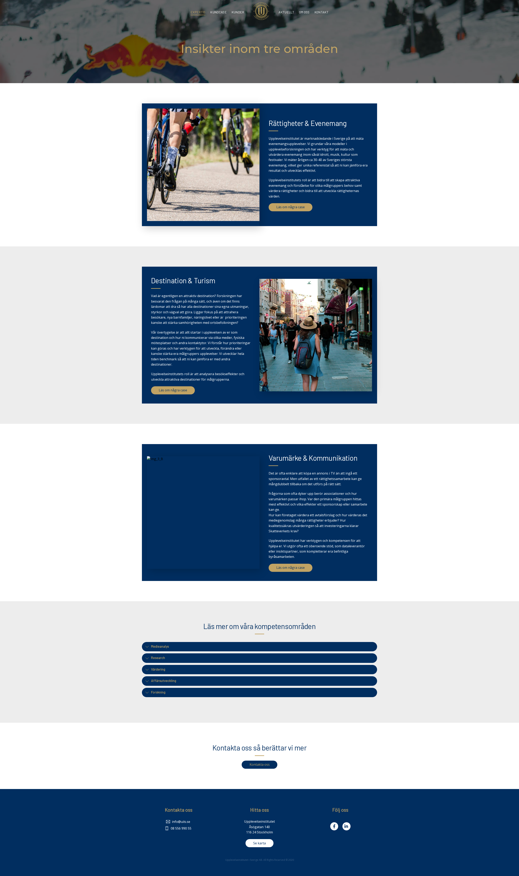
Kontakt (321, 12)
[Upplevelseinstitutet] (261, 11)
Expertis (198, 12)
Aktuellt (286, 12)
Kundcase (218, 12)
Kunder (238, 12)
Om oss (304, 12)
